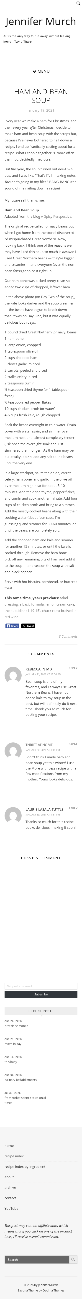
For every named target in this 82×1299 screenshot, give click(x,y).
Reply (73, 668)
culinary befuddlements (21, 1080)
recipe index (14, 1156)
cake (70, 604)
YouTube (11, 1208)
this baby (11, 1062)
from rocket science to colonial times (25, 1100)
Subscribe (41, 994)
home (9, 1145)
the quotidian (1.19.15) (22, 610)
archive (10, 1187)
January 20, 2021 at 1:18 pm (43, 750)
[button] (78, 4)
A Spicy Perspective (56, 216)
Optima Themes (53, 1290)
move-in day (13, 1044)
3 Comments (68, 636)
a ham (42, 121)
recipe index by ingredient (25, 1166)
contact (10, 1198)
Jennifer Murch (41, 21)
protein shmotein (16, 1026)
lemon (51, 604)
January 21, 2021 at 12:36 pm (43, 674)
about (9, 1177)
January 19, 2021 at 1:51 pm (43, 814)
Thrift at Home (39, 744)
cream (61, 604)
